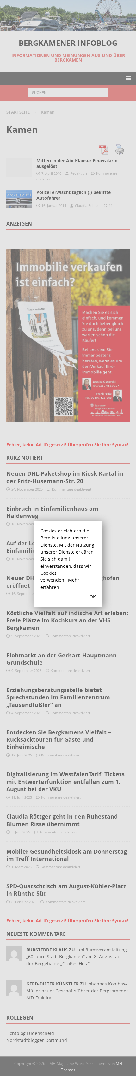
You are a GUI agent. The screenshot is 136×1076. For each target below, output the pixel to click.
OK (93, 597)
